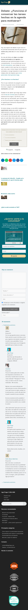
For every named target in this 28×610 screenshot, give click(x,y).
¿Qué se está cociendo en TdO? (10, 207)
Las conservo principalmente (10, 137)
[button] (25, 2)
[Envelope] (2, 554)
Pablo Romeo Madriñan (11, 459)
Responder (8, 333)
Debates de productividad (8, 24)
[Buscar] (25, 504)
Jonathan (7, 369)
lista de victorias (10, 94)
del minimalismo (7, 65)
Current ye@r (6, 312)
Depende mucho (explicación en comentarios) (13, 140)
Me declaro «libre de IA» (8, 193)
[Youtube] (9, 554)
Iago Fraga (10, 353)
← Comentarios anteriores (8, 325)
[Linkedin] (6, 554)
